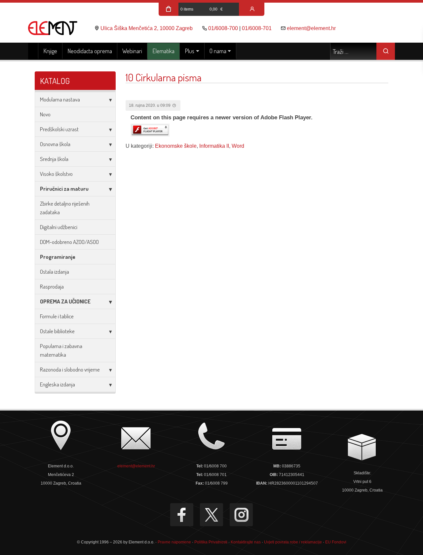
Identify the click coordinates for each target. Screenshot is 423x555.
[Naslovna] (33, 51)
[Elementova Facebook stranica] (181, 514)
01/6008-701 (257, 28)
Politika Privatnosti (210, 542)
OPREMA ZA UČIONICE (65, 301)
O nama (218, 51)
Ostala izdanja (54, 271)
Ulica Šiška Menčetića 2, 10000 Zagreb (146, 28)
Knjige (50, 51)
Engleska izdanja (57, 384)
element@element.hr (311, 28)
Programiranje (57, 256)
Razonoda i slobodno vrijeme (70, 369)
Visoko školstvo (56, 173)
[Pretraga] (385, 51)
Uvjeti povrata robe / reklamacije (293, 542)
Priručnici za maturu (64, 188)
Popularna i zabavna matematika (61, 350)
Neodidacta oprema (89, 51)
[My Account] (252, 9)
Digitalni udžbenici (58, 226)
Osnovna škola (55, 143)
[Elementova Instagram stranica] (241, 514)
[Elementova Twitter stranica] (211, 514)
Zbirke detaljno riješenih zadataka (65, 208)
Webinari (132, 51)
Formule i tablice (57, 316)
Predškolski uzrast (59, 129)
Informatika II (214, 146)
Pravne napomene (174, 542)
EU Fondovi (335, 542)
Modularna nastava (60, 99)
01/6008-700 (223, 28)
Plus (189, 51)
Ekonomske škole (176, 146)
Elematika (163, 51)
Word (238, 146)
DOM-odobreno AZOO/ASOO (69, 241)
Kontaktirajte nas (246, 542)
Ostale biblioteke (57, 331)
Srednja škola (54, 158)
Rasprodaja (52, 286)
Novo (45, 114)
